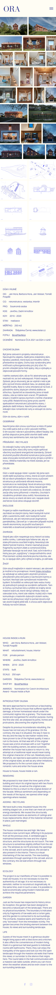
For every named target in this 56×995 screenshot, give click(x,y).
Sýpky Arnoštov (43, 571)
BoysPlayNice (19, 335)
